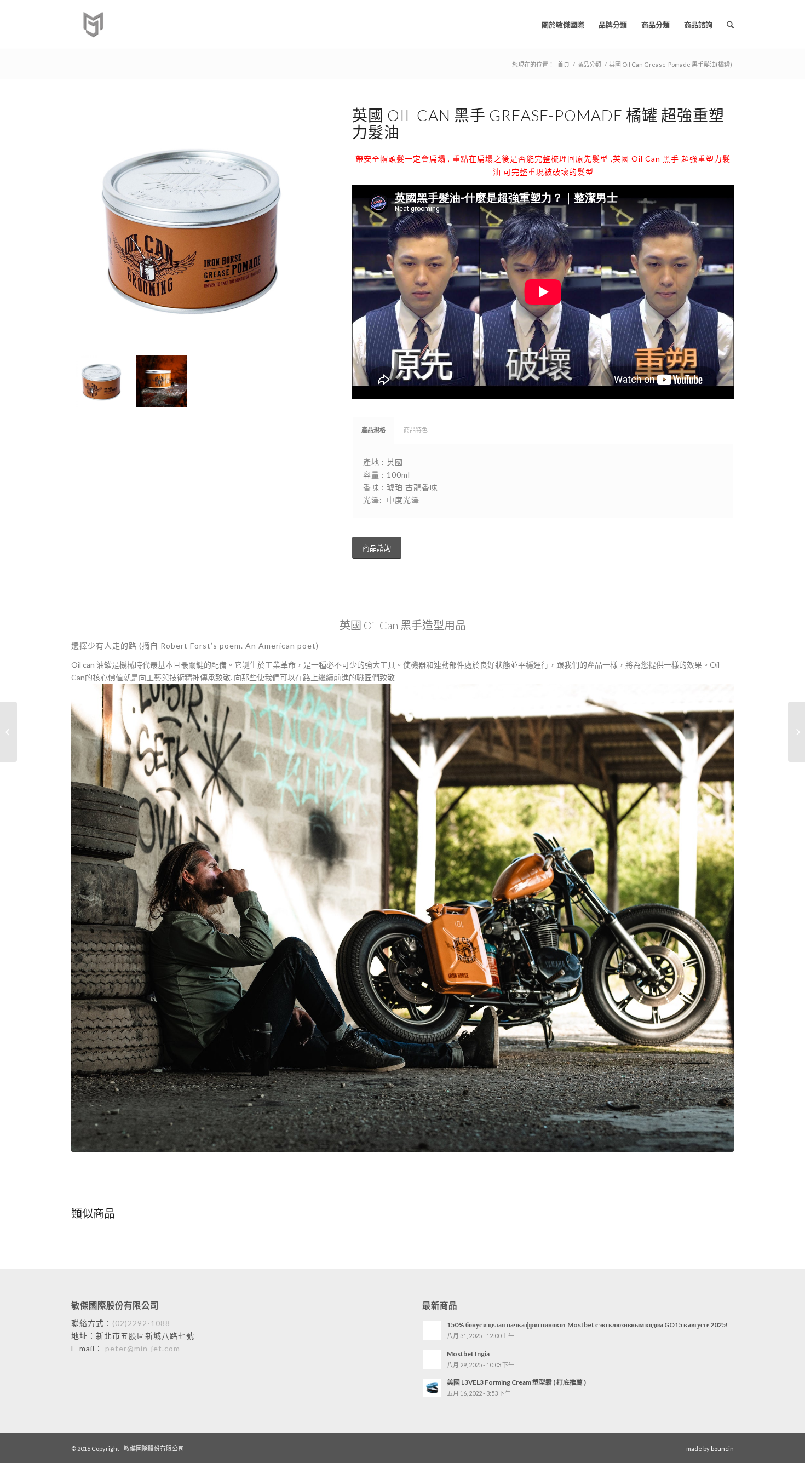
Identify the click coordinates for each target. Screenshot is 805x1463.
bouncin (722, 1448)
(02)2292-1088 (141, 1323)
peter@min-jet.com (141, 1348)
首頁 (563, 64)
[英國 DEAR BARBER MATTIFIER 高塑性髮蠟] (8, 732)
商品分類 (589, 64)
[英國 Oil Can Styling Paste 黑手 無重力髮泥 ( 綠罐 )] (796, 732)
